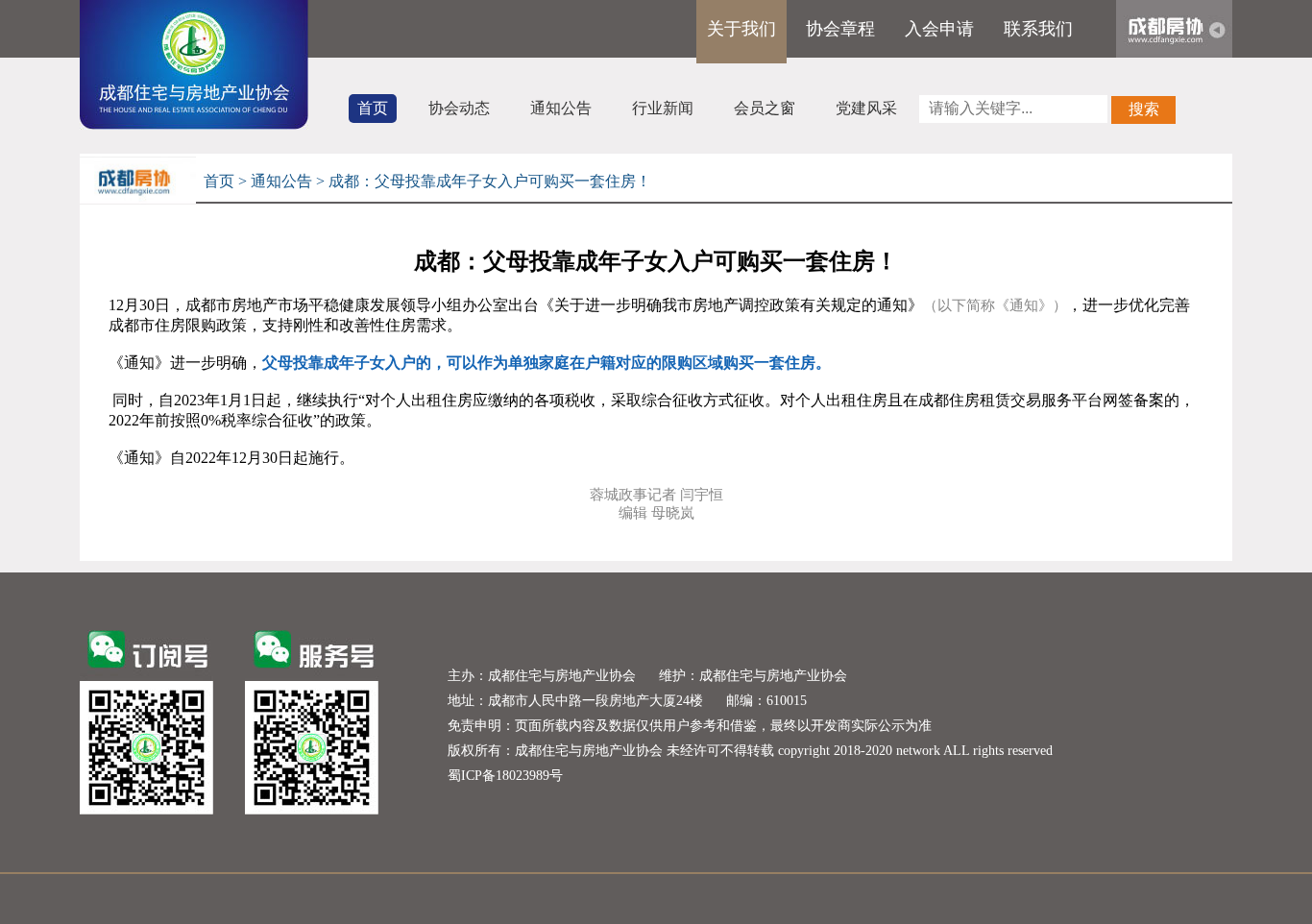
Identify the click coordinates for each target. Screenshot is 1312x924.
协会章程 (840, 28)
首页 (372, 108)
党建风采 (866, 108)
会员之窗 (764, 108)
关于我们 (741, 28)
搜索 (1144, 109)
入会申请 (939, 28)
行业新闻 (662, 108)
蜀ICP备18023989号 (505, 775)
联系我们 (1038, 28)
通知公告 (561, 108)
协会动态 (459, 108)
